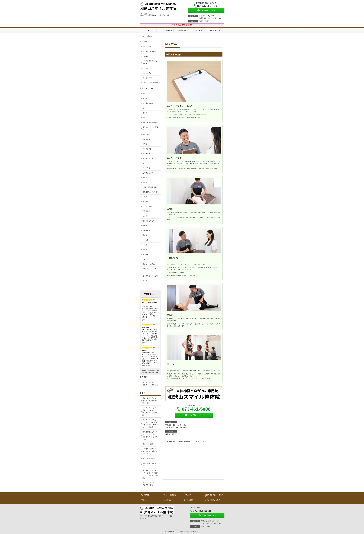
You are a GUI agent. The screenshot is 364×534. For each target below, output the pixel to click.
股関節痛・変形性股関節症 (150, 128)
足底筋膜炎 (146, 139)
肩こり (144, 98)
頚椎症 (144, 225)
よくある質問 (147, 78)
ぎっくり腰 (146, 168)
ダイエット (146, 281)
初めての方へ (147, 46)
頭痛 (144, 117)
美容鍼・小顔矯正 (148, 264)
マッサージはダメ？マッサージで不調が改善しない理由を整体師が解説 (150, 474)
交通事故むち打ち (148, 221)
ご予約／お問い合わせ (215, 30)
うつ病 (144, 197)
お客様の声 (182, 30)
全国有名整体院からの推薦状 (150, 62)
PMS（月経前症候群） (150, 187)
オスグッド (146, 259)
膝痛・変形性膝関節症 (150, 122)
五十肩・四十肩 (147, 158)
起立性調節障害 (147, 173)
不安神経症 (146, 230)
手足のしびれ (147, 149)
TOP (148, 30)
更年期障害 (146, 211)
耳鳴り (144, 113)
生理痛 (144, 216)
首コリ (144, 235)
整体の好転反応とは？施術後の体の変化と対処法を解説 (150, 400)
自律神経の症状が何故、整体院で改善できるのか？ (150, 451)
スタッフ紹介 (147, 73)
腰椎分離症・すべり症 (150, 276)
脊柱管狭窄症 (147, 134)
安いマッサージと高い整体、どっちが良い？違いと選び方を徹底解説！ (150, 411)
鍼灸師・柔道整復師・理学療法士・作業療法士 (150, 385)
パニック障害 (147, 206)
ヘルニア (145, 240)
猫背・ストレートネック (150, 270)
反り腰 (144, 249)
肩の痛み (145, 254)
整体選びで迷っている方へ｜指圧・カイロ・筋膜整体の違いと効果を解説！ (150, 435)
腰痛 (144, 93)
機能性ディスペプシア (150, 192)
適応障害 (145, 201)
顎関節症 (145, 182)
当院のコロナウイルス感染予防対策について (150, 484)
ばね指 (144, 177)
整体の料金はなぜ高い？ (149, 464)
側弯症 (144, 144)
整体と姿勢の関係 (148, 458)
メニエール (146, 163)
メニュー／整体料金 (165, 30)
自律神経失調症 (147, 103)
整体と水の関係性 (148, 444)
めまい (144, 108)
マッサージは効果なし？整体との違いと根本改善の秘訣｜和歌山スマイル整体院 (150, 423)
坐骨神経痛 (146, 153)
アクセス (199, 30)
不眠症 (144, 245)
